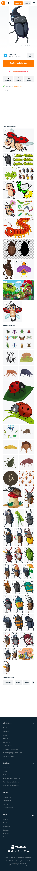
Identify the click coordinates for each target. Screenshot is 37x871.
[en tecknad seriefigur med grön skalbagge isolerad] (18, 727)
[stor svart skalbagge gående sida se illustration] (10, 476)
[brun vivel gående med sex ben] (10, 460)
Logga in (27, 3)
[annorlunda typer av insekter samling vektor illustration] (18, 410)
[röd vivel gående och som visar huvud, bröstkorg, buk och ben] (10, 596)
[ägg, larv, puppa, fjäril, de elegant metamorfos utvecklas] (11, 535)
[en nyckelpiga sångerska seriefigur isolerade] (20, 776)
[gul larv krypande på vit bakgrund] (25, 549)
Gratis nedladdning (18, 64)
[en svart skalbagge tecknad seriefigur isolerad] (7, 159)
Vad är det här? (18, 86)
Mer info (7, 91)
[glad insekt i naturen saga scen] (18, 362)
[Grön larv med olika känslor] (14, 174)
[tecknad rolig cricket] (10, 188)
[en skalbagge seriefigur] (18, 667)
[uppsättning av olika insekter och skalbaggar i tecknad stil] (11, 201)
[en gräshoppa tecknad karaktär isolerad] (7, 689)
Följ (30, 56)
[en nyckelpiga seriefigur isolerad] (25, 829)
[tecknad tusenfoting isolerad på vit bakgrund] (18, 279)
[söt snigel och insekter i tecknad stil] (11, 863)
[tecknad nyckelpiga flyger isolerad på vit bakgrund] (12, 383)
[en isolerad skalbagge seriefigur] (13, 646)
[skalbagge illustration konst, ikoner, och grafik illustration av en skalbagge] (10, 429)
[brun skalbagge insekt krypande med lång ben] (10, 549)
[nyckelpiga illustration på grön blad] (18, 516)
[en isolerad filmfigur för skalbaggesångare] (29, 847)
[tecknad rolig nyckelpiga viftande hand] (25, 204)
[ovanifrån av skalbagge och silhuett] (18, 300)
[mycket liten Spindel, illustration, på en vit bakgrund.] (10, 612)
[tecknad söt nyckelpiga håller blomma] (9, 241)
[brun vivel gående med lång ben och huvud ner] (10, 565)
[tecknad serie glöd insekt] (12, 223)
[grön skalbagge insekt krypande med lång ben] (10, 581)
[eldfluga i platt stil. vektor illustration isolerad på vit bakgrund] (13, 341)
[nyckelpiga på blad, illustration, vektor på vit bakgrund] (18, 494)
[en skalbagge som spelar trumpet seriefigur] (22, 863)
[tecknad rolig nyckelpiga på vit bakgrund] (18, 140)
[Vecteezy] (3, 3)
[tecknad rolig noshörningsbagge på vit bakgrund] (8, 320)
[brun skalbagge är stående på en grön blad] (10, 444)
